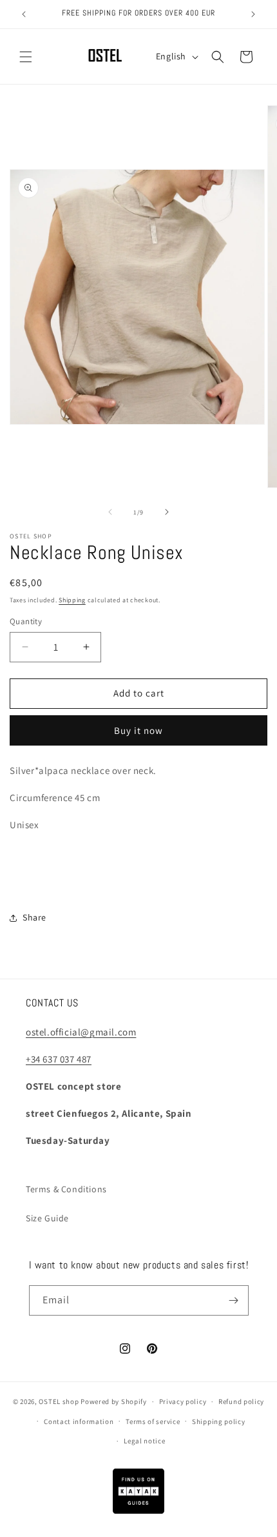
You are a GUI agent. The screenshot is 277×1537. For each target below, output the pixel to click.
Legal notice (144, 1440)
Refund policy (241, 1401)
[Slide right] (167, 512)
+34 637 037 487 (58, 1059)
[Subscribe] (234, 1300)
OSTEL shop (59, 1401)
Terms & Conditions (66, 1189)
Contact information (78, 1421)
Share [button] (34, 917)
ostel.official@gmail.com (81, 1032)
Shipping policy (218, 1421)
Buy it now (138, 730)
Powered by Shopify (114, 1401)
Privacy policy (183, 1401)
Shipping (72, 600)
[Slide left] (110, 512)
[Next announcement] (253, 14)
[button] (26, 57)
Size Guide (47, 1218)
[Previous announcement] (24, 14)
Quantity (26, 621)
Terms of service (153, 1421)
